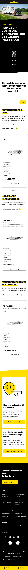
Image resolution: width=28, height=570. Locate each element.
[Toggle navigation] (2, 2)
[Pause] (3, 16)
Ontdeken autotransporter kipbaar (11, 294)
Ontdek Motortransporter (8, 128)
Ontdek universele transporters (10, 209)
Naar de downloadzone (13, 451)
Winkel (3, 529)
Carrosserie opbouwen (20, 516)
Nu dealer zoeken (13, 422)
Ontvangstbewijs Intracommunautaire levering (20, 502)
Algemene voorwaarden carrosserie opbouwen (20, 496)
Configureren (13, 183)
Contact (4, 525)
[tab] (12, 64)
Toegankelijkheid (7, 560)
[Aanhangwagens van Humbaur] (14, 2)
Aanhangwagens (6, 513)
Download (4, 532)
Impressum (7, 556)
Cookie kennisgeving (19, 560)
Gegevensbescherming (17, 556)
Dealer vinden (8, 482)
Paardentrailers (18, 513)
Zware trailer (5, 516)
